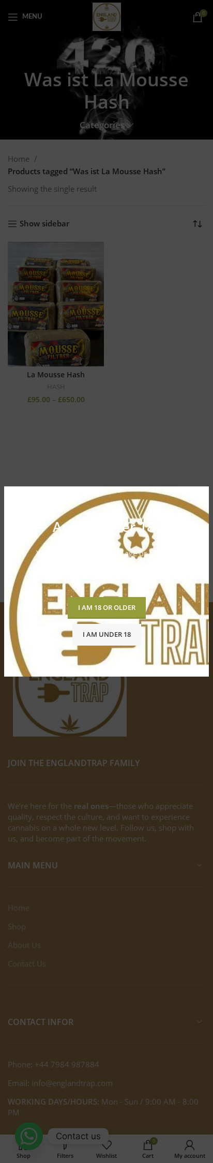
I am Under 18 (107, 634)
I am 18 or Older (106, 607)
